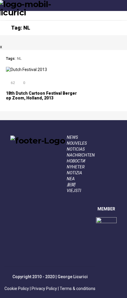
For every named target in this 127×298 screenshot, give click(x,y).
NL (19, 58)
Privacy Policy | (45, 288)
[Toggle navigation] (120, 11)
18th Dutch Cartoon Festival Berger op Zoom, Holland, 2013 (41, 95)
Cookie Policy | (17, 288)
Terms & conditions (77, 288)
